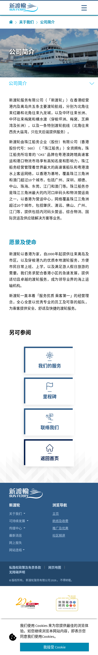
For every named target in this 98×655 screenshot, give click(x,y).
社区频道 (58, 535)
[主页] (11, 22)
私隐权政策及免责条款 (25, 567)
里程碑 (50, 397)
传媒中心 (16, 528)
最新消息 (15, 535)
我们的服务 (49, 366)
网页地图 (54, 567)
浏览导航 (59, 505)
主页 (55, 514)
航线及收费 (60, 521)
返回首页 (50, 459)
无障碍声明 (17, 572)
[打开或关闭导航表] (84, 7)
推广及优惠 (60, 528)
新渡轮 (14, 505)
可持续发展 (17, 521)
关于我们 (26, 22)
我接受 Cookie (54, 647)
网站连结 (15, 550)
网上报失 (15, 543)
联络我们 (50, 428)
